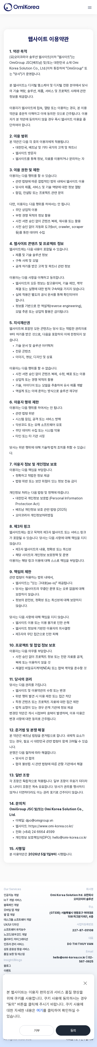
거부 (37, 1030)
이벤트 (7, 971)
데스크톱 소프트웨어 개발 (17, 920)
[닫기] (85, 983)
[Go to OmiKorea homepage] (21, 7)
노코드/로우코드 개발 (15, 934)
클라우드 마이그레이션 (16, 939)
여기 (39, 1010)
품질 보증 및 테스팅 (14, 954)
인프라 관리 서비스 (14, 944)
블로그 (7, 966)
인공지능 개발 (11, 895)
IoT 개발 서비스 (13, 900)
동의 (73, 1030)
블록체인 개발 (11, 905)
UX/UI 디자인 (11, 925)
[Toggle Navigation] (89, 7)
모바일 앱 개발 (11, 910)
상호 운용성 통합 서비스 (16, 949)
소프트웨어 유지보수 (15, 929)
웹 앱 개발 (9, 915)
